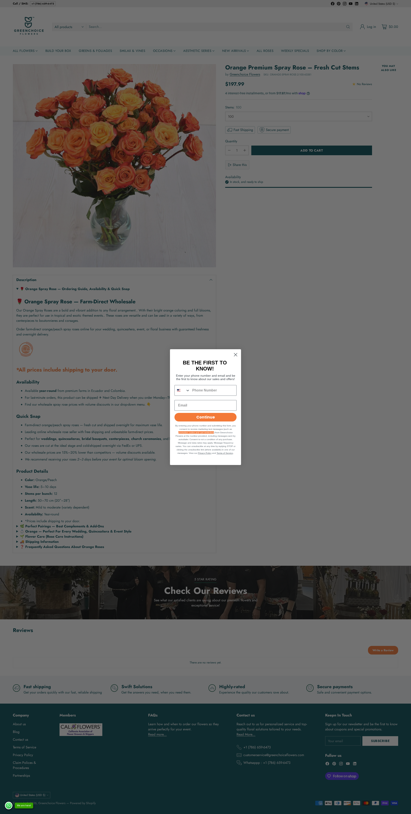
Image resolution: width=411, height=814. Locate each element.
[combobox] (182, 390)
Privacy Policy (204, 453)
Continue (205, 417)
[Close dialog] (235, 354)
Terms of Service (225, 453)
